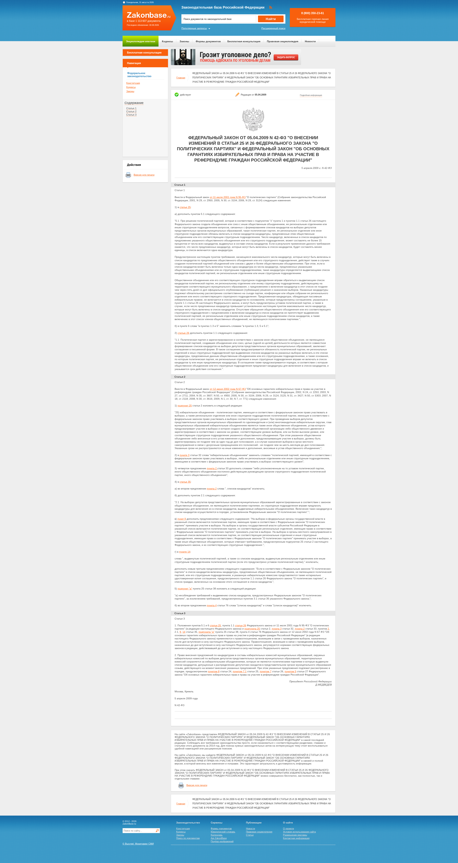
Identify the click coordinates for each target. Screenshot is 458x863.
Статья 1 (131, 108)
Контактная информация (296, 838)
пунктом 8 (214, 671)
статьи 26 (240, 625)
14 (183, 631)
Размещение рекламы (295, 835)
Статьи (250, 835)
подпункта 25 (252, 628)
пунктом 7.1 (240, 671)
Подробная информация (311, 95)
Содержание (134, 103)
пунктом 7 (265, 671)
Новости (310, 41)
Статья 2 (131, 111)
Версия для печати (144, 175)
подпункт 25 (185, 405)
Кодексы (167, 41)
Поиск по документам (188, 838)
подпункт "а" (185, 588)
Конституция (133, 83)
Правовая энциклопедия (282, 41)
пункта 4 (212, 605)
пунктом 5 (290, 671)
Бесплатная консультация (243, 41)
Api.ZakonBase (219, 838)
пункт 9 (181, 518)
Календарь (217, 835)
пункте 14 (184, 551)
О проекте (288, 828)
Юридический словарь (223, 831)
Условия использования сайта (299, 831)
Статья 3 (131, 114)
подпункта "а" (207, 631)
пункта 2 (212, 468)
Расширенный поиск (273, 28)
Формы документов (208, 41)
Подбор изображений (222, 841)
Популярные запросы (194, 28)
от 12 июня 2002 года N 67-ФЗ (228, 388)
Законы (184, 41)
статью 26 (183, 332)
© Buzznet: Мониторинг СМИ (138, 843)
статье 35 (185, 481)
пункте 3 (184, 455)
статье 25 (185, 207)
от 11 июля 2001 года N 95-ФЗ (227, 197)
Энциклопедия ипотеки (140, 41)
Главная (180, 77)
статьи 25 (215, 625)
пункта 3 (277, 628)
